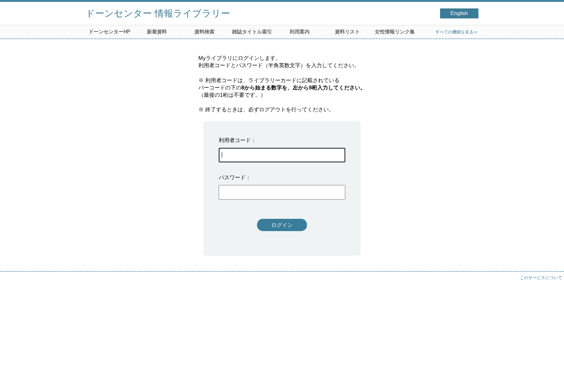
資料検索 (204, 32)
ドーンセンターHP (109, 32)
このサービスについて (541, 277)
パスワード (232, 177)
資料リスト (347, 32)
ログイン (282, 225)
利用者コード (235, 140)
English (459, 13)
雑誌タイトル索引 (252, 32)
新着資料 (157, 32)
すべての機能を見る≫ (456, 32)
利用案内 (300, 32)
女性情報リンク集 (395, 32)
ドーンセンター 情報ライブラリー (158, 13)
